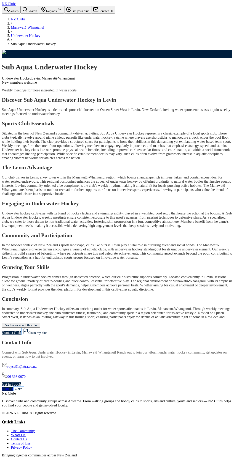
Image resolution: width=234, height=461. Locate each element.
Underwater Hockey (25, 36)
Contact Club (11, 333)
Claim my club (37, 333)
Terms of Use (20, 443)
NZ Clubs (18, 19)
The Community (23, 431)
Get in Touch (11, 384)
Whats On (18, 435)
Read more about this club (21, 325)
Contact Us (19, 439)
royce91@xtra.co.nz (22, 366)
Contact (7, 389)
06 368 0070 (16, 377)
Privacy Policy (21, 447)
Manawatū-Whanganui (27, 27)
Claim (18, 389)
